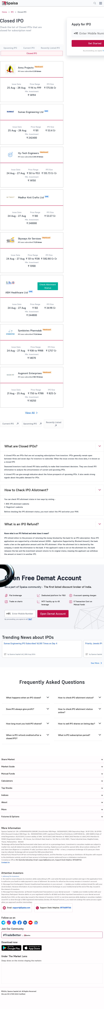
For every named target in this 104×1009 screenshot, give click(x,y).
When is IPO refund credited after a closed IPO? (23, 737)
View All (30, 413)
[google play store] (11, 948)
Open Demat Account (53, 613)
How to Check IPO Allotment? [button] (26, 490)
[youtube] (30, 923)
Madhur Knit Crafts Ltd (31, 197)
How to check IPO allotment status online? (75, 711)
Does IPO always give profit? (20, 709)
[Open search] (95, 3)
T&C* (30, 619)
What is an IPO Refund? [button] (21, 524)
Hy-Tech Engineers (28, 153)
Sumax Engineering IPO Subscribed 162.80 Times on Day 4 (30, 643)
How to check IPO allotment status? (76, 697)
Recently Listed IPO (50, 48)
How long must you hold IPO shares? (24, 723)
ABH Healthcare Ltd (16, 292)
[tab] (52, 446)
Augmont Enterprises (30, 373)
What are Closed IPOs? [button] (20, 446)
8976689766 (65, 907)
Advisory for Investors (11, 876)
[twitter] (14, 923)
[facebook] (20, 923)
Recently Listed (53, 422)
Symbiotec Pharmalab (30, 330)
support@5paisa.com (21, 907)
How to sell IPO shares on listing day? (76, 723)
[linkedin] (25, 923)
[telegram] (3, 923)
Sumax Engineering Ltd (30, 112)
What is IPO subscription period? (74, 735)
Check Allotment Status (48, 286)
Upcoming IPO (10, 48)
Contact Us (5, 862)
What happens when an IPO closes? (23, 697)
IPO (12, 12)
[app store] (32, 948)
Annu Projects (26, 67)
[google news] (36, 923)
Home (4, 12)
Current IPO (29, 48)
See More (95, 663)
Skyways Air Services (29, 238)
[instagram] (9, 923)
